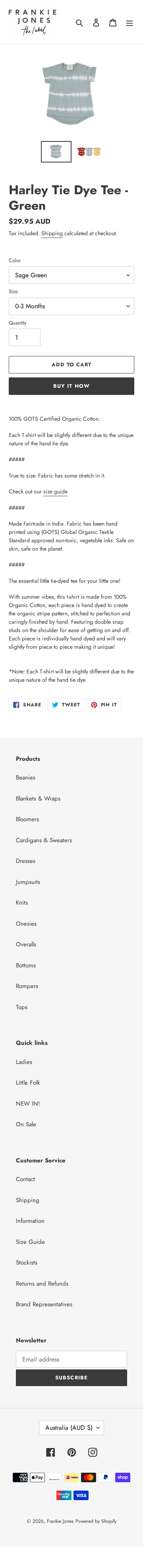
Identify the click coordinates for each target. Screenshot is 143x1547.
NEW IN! (28, 1103)
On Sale (26, 1124)
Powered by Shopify (95, 1521)
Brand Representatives (44, 1304)
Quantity (18, 323)
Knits (22, 902)
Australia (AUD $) (69, 1427)
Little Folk (28, 1082)
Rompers (27, 986)
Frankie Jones (60, 1521)
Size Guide (30, 1242)
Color (15, 260)
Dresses (25, 861)
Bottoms (26, 965)
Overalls (26, 944)
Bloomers (27, 819)
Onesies (26, 923)
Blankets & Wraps (38, 798)
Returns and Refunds (42, 1283)
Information (30, 1220)
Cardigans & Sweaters (44, 840)
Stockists (26, 1262)
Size (13, 291)
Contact (25, 1179)
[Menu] (129, 22)
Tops (21, 1007)
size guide (55, 491)
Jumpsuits (28, 882)
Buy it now (71, 386)
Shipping (52, 233)
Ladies (24, 1062)
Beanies (25, 777)
